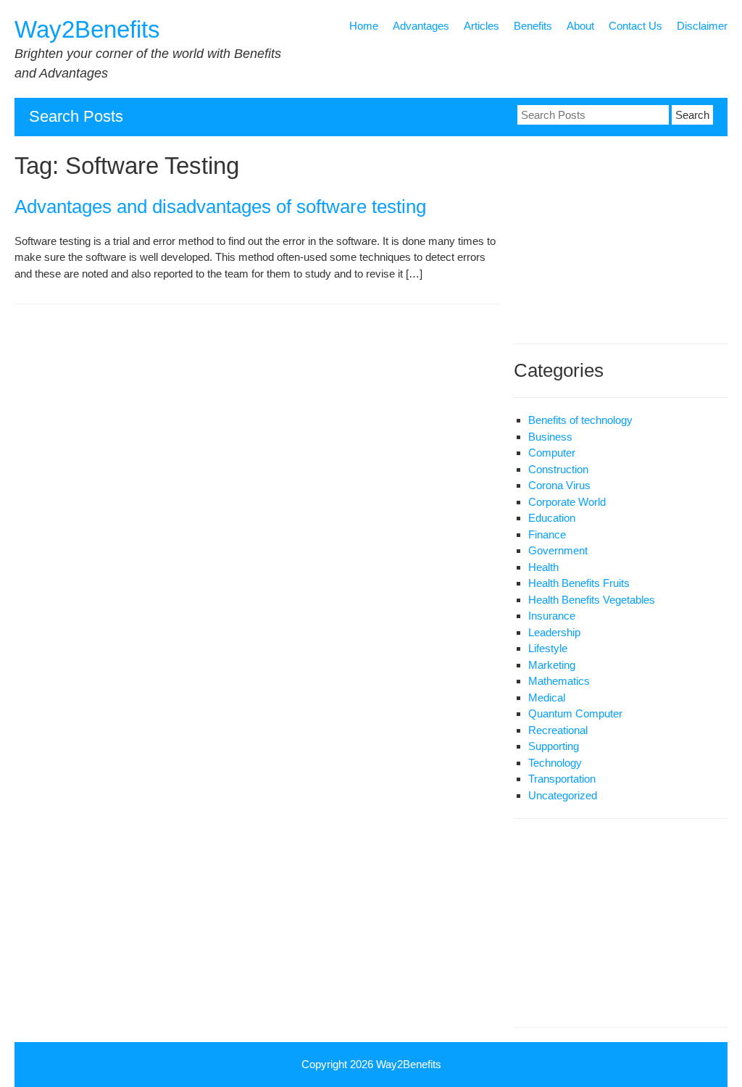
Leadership (554, 632)
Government (558, 550)
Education (551, 518)
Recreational (558, 730)
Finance (547, 534)
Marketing (551, 665)
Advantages (421, 26)
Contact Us (635, 26)
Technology (555, 763)
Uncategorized (562, 795)
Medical (546, 697)
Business (550, 436)
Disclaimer (702, 26)
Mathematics (559, 681)
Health (543, 567)
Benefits (533, 26)
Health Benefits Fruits (579, 583)
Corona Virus (559, 485)
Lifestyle (547, 648)
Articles (481, 26)
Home (363, 26)
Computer (551, 452)
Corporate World (567, 502)
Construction (558, 469)
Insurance (551, 615)
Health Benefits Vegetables (591, 600)
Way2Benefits (87, 29)
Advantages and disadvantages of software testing (220, 206)
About (580, 26)
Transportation (562, 778)
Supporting (553, 746)
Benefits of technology (580, 420)
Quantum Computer (575, 713)
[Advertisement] (604, 241)
